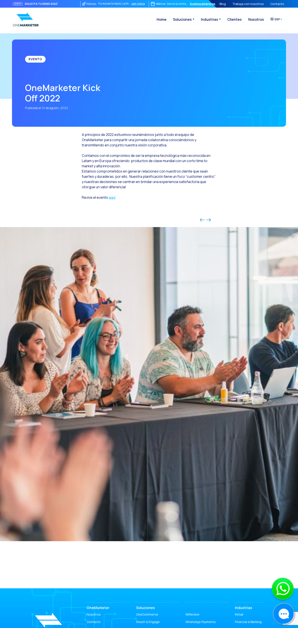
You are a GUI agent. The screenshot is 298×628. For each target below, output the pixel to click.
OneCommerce (147, 614)
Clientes (234, 19)
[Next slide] (208, 220)
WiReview (192, 614)
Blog (222, 4)
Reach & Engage (148, 622)
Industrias (209, 19)
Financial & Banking (248, 622)
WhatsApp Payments (200, 622)
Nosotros (256, 19)
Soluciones (182, 19)
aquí (112, 197)
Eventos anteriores (202, 4)
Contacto (277, 4)
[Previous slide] (202, 220)
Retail (239, 614)
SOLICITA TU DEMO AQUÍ (41, 4)
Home (161, 19)
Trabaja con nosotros (248, 4)
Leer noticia (138, 3)
